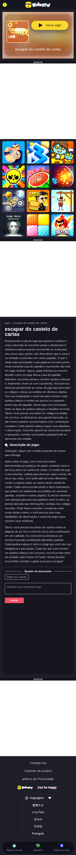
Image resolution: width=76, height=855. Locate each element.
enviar (14, 600)
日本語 (38, 826)
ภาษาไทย (38, 812)
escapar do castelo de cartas (30, 322)
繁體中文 (38, 805)
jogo (7, 322)
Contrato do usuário (38, 771)
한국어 (38, 819)
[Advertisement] (38, 101)
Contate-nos (38, 763)
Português (38, 833)
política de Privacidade (38, 779)
